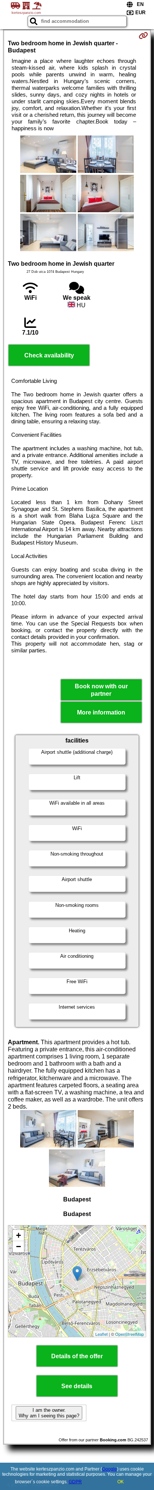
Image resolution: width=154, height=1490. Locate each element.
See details (76, 1386)
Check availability (49, 355)
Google (109, 1469)
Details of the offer (77, 1356)
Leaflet (101, 1334)
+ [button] (18, 1235)
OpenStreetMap (129, 1334)
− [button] (18, 1246)
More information (101, 712)
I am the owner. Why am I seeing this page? (49, 1413)
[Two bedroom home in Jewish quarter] (48, 154)
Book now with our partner (101, 690)
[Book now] (143, 35)
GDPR (75, 1481)
